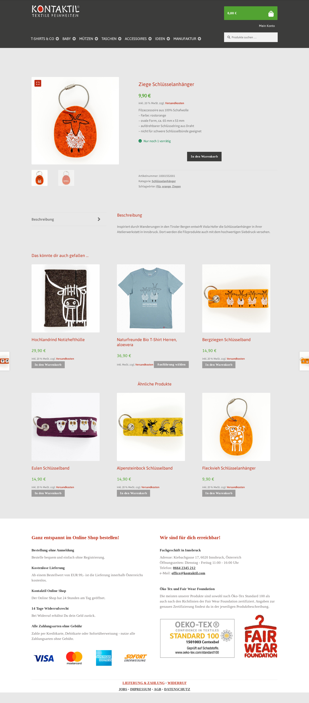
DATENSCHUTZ (177, 689)
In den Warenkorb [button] (48, 364)
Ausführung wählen (171, 364)
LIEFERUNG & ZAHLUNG (144, 683)
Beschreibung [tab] (43, 219)
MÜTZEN (86, 39)
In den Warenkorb (204, 156)
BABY (66, 39)
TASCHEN (109, 39)
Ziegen (176, 186)
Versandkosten (174, 103)
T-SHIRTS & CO (42, 39)
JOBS (123, 689)
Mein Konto (267, 26)
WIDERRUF (177, 683)
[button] (37, 83)
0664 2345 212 (184, 568)
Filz (158, 186)
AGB (157, 689)
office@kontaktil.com (188, 573)
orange (166, 186)
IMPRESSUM (140, 689)
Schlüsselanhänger (164, 181)
